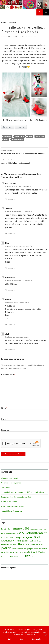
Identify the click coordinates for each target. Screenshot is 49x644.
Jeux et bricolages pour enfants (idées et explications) (22, 492)
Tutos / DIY (5, 487)
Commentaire (8, 374)
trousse (13, 556)
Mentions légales (8, 567)
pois (25, 548)
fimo (12, 537)
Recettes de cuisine (9, 501)
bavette (4, 529)
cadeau (32, 529)
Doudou (31, 533)
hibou (17, 538)
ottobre (21, 544)
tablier (26, 552)
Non (21, 639)
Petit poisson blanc (17, 548)
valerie (8, 299)
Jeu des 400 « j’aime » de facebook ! (15, 161)
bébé (26, 528)
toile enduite (5, 557)
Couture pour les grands (11, 483)
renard (44, 548)
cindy (7, 334)
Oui (9, 639)
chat (3, 533)
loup (40, 541)
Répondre (11, 199)
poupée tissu (40, 136)
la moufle (30, 541)
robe (3, 552)
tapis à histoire (36, 551)
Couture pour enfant (8, 23)
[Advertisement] (24, 604)
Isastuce (22, 37)
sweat (21, 552)
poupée (29, 136)
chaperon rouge (40, 529)
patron (6, 548)
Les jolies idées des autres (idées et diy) (16, 497)
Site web (5, 430)
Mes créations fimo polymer (12, 506)
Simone (6, 139)
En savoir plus (36, 639)
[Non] (45, 635)
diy (21, 532)
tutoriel (33, 557)
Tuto (27, 556)
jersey (23, 537)
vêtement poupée (17, 139)
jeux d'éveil (33, 537)
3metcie (8, 208)
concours (8, 534)
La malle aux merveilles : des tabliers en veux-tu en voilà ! (24, 152)
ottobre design (32, 544)
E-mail (4, 419)
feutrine (4, 537)
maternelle (5, 544)
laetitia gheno (19, 136)
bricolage (17, 528)
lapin (36, 540)
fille (10, 537)
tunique (20, 557)
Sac (7, 552)
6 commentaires (31, 37)
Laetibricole (7, 136)
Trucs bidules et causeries (11, 511)
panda (41, 544)
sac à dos (14, 552)
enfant (42, 533)
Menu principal (46, 12)
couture (15, 533)
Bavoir (10, 529)
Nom (4, 408)
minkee (13, 544)
